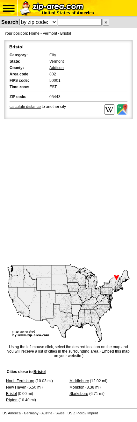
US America (12, 413)
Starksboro (78, 393)
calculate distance (25, 106)
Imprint (92, 413)
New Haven (16, 387)
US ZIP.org (76, 413)
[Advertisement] (68, 192)
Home (34, 33)
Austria (46, 413)
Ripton (12, 400)
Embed (108, 351)
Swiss (60, 413)
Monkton (76, 387)
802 (52, 74)
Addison (56, 68)
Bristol (65, 33)
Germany (31, 413)
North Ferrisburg (20, 381)
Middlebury (79, 381)
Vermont (50, 33)
